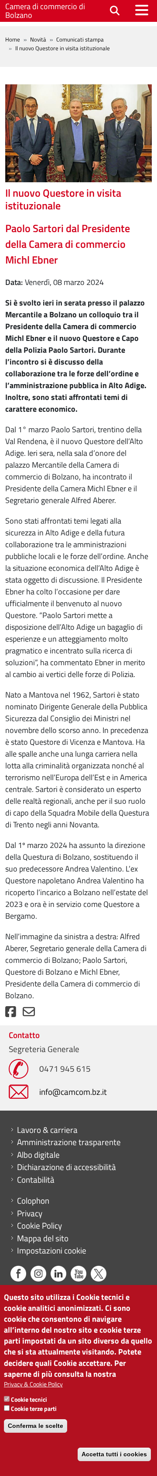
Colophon (33, 1201)
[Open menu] (142, 10)
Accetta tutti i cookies (114, 1454)
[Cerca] (115, 11)
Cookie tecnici (29, 1399)
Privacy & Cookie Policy (33, 1384)
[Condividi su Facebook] (10, 1013)
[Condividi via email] (29, 1013)
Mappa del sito (42, 1238)
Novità (38, 39)
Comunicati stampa (80, 39)
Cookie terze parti (34, 1408)
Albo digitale (38, 1155)
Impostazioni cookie (51, 1250)
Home (12, 39)
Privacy (29, 1213)
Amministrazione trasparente (69, 1142)
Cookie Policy (39, 1225)
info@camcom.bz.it (73, 1091)
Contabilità (36, 1180)
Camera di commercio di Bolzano (45, 10)
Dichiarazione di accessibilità (66, 1167)
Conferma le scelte (35, 1425)
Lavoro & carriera (47, 1130)
